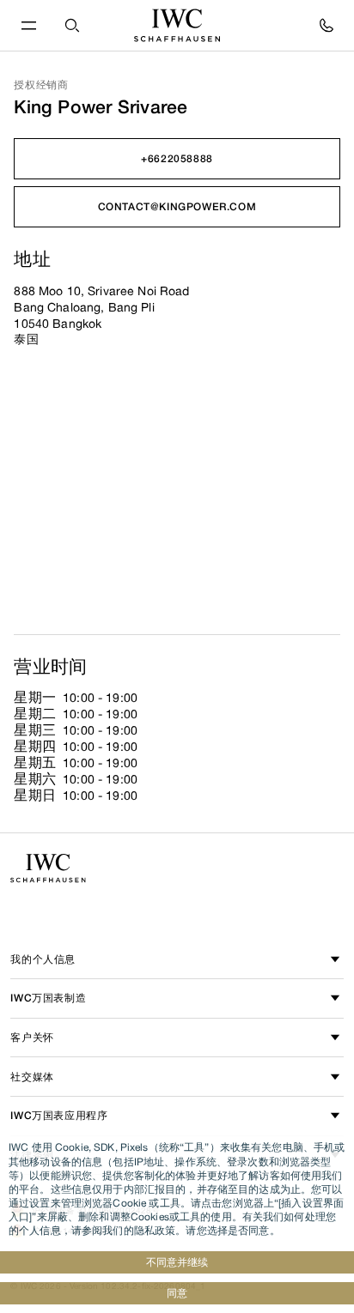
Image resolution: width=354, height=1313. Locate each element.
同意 (177, 1292)
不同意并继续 (177, 1262)
